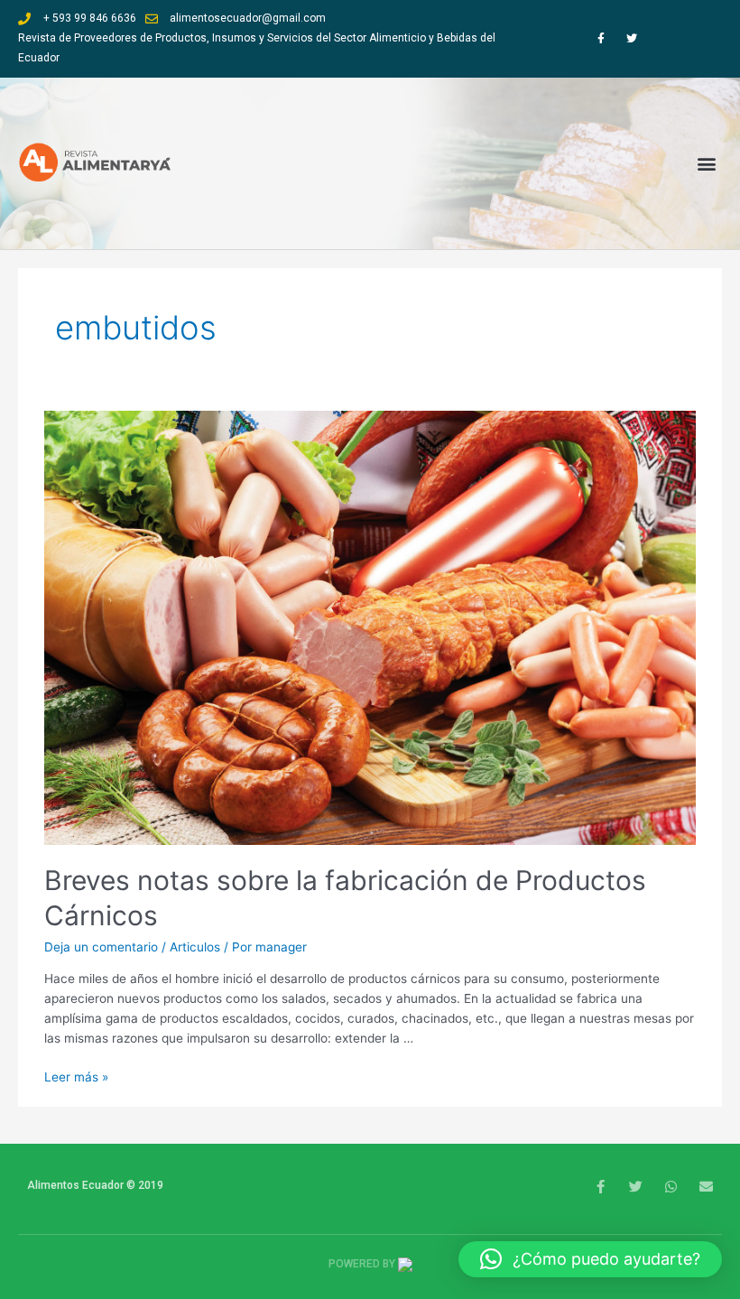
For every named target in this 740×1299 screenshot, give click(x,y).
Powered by (363, 1263)
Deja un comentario (101, 947)
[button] (707, 163)
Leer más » (76, 1077)
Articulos (195, 947)
